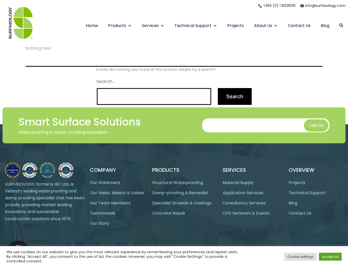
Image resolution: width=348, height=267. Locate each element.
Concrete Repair (168, 213)
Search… (105, 81)
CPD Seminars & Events (246, 213)
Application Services (243, 193)
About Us (263, 26)
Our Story (99, 223)
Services (150, 26)
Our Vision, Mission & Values (117, 193)
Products (117, 26)
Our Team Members (110, 203)
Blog (325, 26)
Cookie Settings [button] (300, 256)
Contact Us (299, 26)
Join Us (316, 125)
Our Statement (105, 183)
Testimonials (102, 213)
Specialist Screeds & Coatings (181, 203)
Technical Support (193, 26)
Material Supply (238, 183)
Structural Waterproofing (177, 183)
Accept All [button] (330, 256)
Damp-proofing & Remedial (180, 193)
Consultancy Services (244, 203)
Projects (235, 26)
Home (92, 26)
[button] (129, 26)
